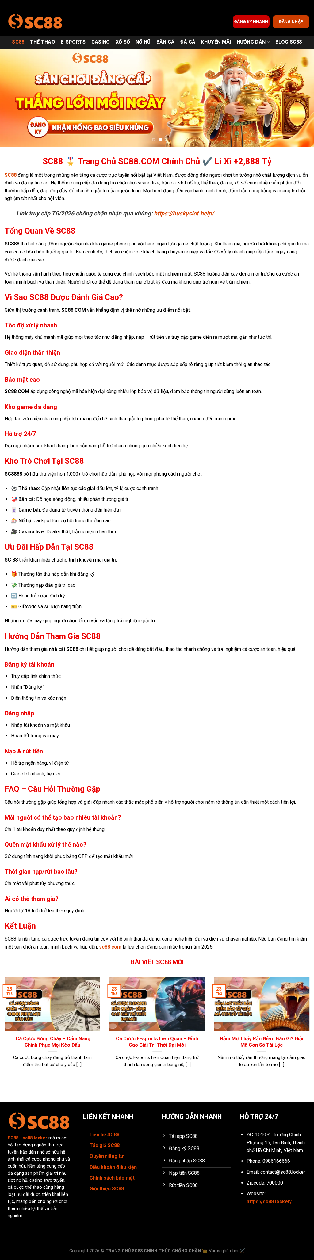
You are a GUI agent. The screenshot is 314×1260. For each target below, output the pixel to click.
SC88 (18, 42)
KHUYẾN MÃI (216, 42)
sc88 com (110, 947)
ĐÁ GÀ (188, 42)
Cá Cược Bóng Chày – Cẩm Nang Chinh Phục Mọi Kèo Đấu (52, 1042)
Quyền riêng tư (107, 1156)
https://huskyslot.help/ (184, 213)
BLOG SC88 (288, 42)
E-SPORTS (73, 42)
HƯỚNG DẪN (251, 42)
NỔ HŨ (143, 42)
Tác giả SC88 (105, 1145)
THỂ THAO (43, 42)
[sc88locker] (35, 21)
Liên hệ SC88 (104, 1135)
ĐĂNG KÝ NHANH (251, 21)
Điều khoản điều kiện (113, 1167)
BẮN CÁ (165, 42)
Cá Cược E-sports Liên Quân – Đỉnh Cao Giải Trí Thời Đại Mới (157, 1042)
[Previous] (14, 98)
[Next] (299, 98)
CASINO (100, 42)
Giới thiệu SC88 (107, 1189)
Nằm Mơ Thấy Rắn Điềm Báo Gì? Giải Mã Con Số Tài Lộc (261, 1042)
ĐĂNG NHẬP (291, 21)
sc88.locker (35, 1138)
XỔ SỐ (123, 42)
